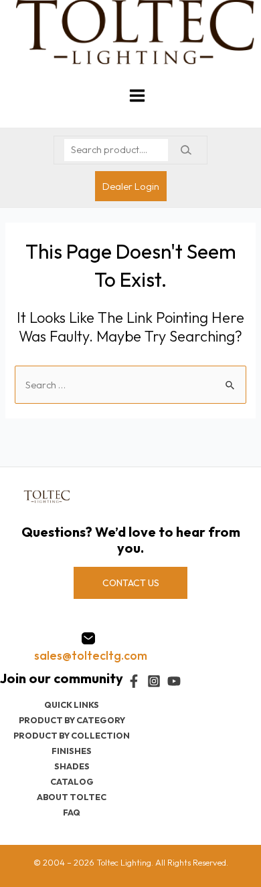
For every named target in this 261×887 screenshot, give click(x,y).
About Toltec (71, 796)
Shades (72, 766)
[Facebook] (134, 681)
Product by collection (71, 735)
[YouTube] (174, 681)
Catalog (72, 781)
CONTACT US (130, 583)
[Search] (186, 150)
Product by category (72, 720)
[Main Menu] (137, 95)
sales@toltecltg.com (90, 655)
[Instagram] (154, 681)
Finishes (72, 750)
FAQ (71, 812)
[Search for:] (130, 384)
